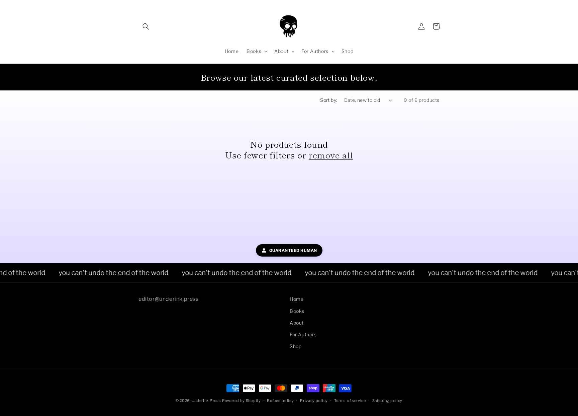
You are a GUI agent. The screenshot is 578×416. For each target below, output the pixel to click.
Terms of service (350, 400)
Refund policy (280, 400)
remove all (331, 154)
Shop (295, 346)
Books (297, 311)
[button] (145, 26)
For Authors (303, 334)
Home (296, 299)
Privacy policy (314, 400)
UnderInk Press (206, 400)
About (297, 322)
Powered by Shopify (241, 400)
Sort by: (328, 100)
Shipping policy (387, 400)
